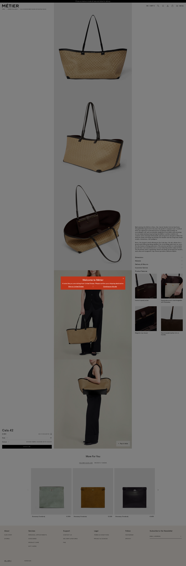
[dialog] (93, 283)
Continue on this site (110, 286)
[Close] (123, 278)
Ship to (76, 286)
